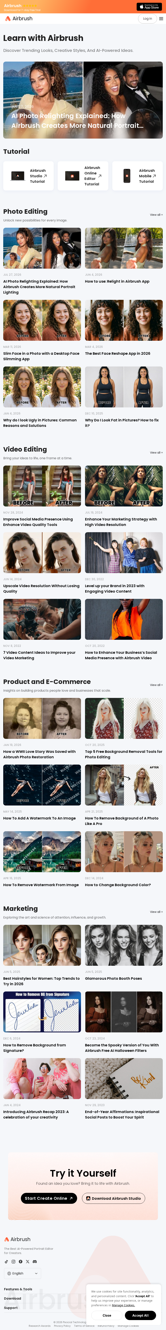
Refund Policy (106, 1326)
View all (155, 215)
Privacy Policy (62, 1326)
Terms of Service (84, 1326)
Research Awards (40, 1326)
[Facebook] (20, 1261)
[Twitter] (27, 1261)
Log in (147, 18)
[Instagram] (13, 1261)
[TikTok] (6, 1261)
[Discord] (34, 1261)
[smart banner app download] (149, 7)
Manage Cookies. (123, 1305)
